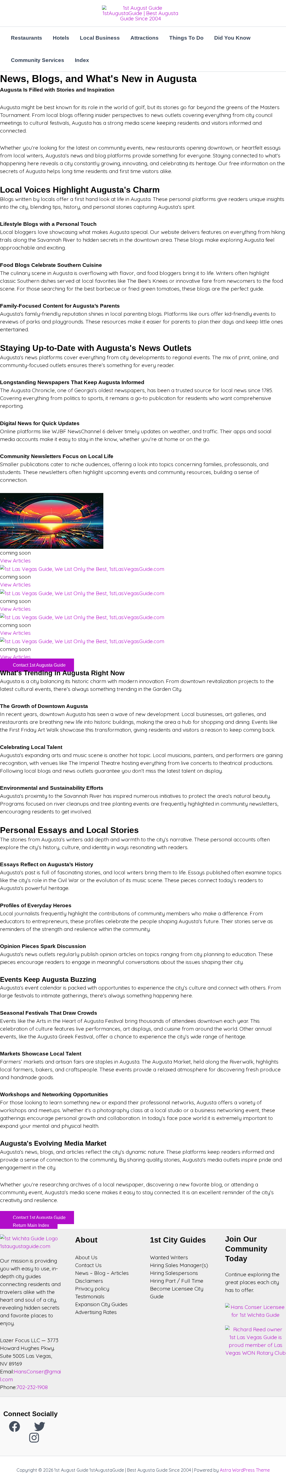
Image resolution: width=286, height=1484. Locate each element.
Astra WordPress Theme (245, 1470)
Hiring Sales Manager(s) (179, 1265)
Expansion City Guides (101, 1304)
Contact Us (88, 1265)
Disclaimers (89, 1280)
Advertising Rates (96, 1312)
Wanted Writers (169, 1257)
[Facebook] (14, 1426)
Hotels (61, 38)
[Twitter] (39, 1426)
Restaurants (26, 38)
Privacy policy (92, 1288)
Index (82, 60)
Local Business (100, 38)
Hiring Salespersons (174, 1273)
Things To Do (186, 38)
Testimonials (89, 1296)
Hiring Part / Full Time (176, 1280)
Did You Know (232, 38)
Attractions (144, 38)
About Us (86, 1257)
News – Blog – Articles (102, 1273)
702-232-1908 (32, 1387)
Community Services (37, 60)
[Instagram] (34, 1437)
